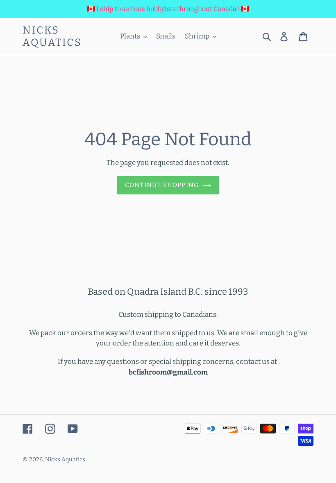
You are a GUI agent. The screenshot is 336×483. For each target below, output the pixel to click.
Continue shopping (162, 185)
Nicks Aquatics (52, 36)
